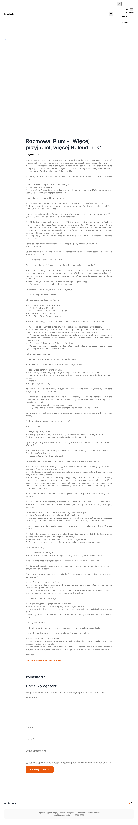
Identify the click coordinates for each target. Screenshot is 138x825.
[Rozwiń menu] (111, 14)
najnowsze (126, 9)
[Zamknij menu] (119, 4)
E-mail (30, 739)
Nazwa (30, 727)
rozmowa (38, 660)
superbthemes (94, 813)
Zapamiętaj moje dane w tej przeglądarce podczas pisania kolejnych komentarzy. (70, 762)
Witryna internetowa (36, 750)
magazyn (29, 660)
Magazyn (58, 660)
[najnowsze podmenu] (131, 9)
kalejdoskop (10, 14)
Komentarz (32, 697)
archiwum (49, 660)
